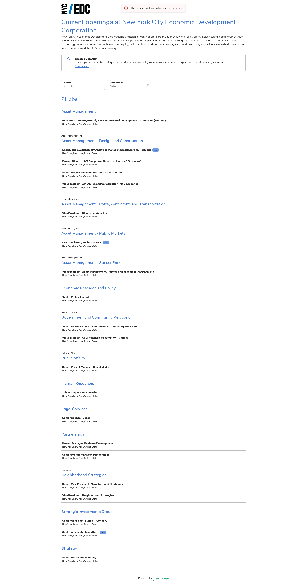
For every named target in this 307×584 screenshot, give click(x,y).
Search (67, 82)
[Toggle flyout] (148, 85)
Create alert (82, 66)
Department (116, 82)
